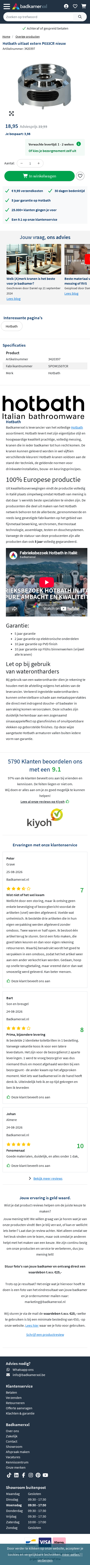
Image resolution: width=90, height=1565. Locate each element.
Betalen (11, 1392)
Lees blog (14, 298)
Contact (11, 1441)
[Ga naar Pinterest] (38, 1475)
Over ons (12, 1431)
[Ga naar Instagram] (31, 1475)
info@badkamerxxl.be (29, 1375)
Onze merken (16, 1467)
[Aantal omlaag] (22, 163)
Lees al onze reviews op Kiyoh (43, 801)
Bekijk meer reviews (47, 1178)
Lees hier (32, 1325)
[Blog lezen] (34, 259)
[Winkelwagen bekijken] (84, 6)
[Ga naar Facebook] (23, 1475)
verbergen (45, 1560)
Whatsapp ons (23, 1369)
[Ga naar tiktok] (9, 1475)
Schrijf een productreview (45, 1334)
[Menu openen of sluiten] (6, 6)
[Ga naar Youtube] (45, 1475)
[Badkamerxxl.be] (29, 6)
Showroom (14, 1446)
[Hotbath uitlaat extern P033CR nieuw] (45, 85)
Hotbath (12, 326)
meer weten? (71, 1554)
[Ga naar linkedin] (16, 1475)
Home (6, 36)
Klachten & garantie (20, 1413)
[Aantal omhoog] (39, 163)
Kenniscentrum (17, 1462)
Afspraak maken (18, 1452)
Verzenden (14, 1397)
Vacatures (13, 1457)
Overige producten (28, 36)
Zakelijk (11, 1436)
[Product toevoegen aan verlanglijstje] (80, 175)
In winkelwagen (42, 176)
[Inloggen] (66, 6)
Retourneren (15, 1403)
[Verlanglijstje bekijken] (75, 6)
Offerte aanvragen (19, 1408)
